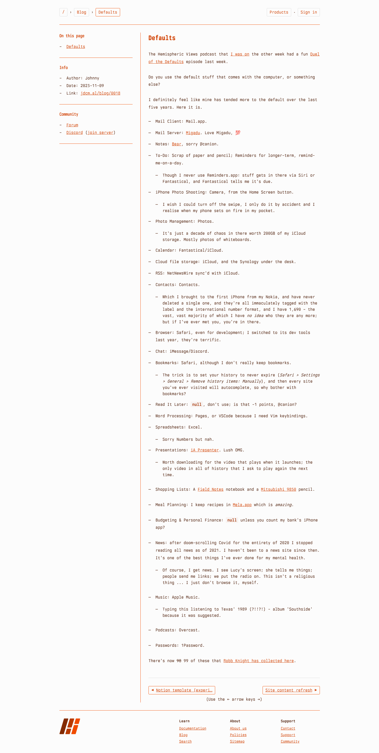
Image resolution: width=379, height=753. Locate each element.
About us (238, 728)
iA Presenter (205, 449)
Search (185, 741)
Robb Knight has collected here (258, 660)
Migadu (193, 132)
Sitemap (237, 741)
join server (100, 132)
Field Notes (210, 489)
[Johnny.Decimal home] (69, 726)
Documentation (192, 728)
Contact (288, 728)
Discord (74, 132)
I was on (240, 54)
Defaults (75, 46)
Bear (176, 143)
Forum (72, 124)
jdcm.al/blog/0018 (100, 93)
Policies (238, 735)
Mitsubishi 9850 (278, 489)
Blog (81, 12)
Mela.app (242, 504)
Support (288, 735)
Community (290, 741)
